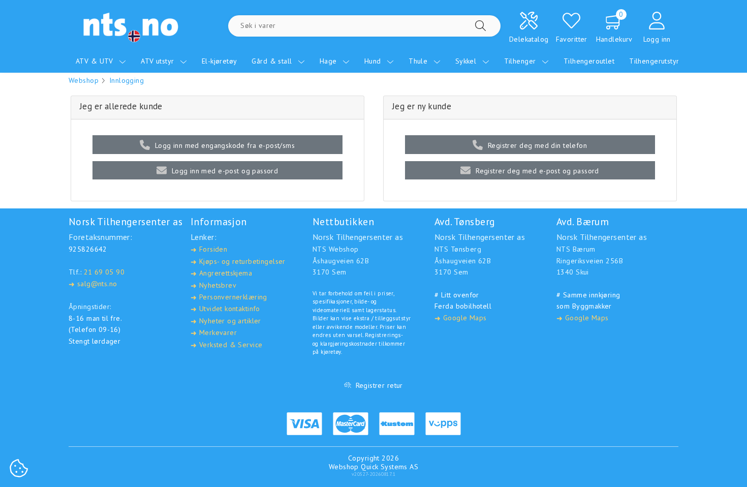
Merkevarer (214, 333)
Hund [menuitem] (373, 61)
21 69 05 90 (104, 272)
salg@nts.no (93, 284)
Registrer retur (379, 385)
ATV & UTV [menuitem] (95, 61)
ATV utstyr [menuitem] (158, 61)
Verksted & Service (226, 345)
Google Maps (460, 318)
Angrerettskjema (221, 273)
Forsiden (209, 249)
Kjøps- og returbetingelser (238, 261)
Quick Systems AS (389, 466)
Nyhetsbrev (213, 285)
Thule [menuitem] (419, 61)
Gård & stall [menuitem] (273, 61)
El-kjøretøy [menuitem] (219, 61)
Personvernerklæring (229, 297)
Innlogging (126, 80)
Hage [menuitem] (329, 61)
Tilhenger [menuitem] (521, 61)
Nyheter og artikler (226, 321)
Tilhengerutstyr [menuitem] (655, 61)
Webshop (84, 80)
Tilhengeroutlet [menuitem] (589, 61)
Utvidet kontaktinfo (225, 309)
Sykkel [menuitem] (467, 61)
